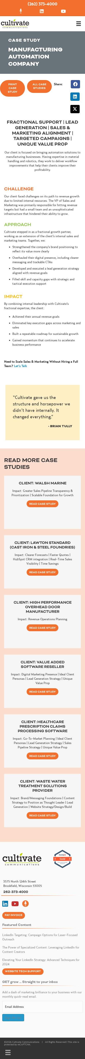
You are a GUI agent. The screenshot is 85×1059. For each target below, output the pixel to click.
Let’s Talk (20, 366)
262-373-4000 (15, 892)
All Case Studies (39, 86)
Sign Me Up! (13, 1017)
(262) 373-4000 (42, 3)
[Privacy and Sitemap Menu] (7, 1052)
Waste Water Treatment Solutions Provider (42, 786)
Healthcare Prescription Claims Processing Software (42, 726)
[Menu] (78, 23)
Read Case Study (42, 504)
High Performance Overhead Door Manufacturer (48, 607)
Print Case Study (12, 88)
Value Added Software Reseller (43, 664)
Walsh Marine (50, 483)
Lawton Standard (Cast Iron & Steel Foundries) (42, 545)
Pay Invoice (13, 915)
